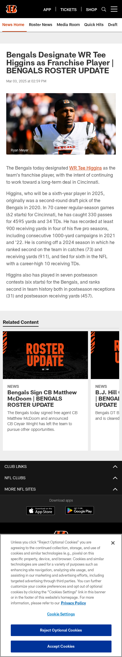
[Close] (113, 543)
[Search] (104, 9)
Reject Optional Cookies (61, 630)
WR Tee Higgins (85, 167)
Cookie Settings (61, 614)
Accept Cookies (61, 646)
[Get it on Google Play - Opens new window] (79, 513)
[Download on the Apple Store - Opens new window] (40, 511)
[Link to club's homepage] (11, 6)
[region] (61, 595)
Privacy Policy (73, 603)
